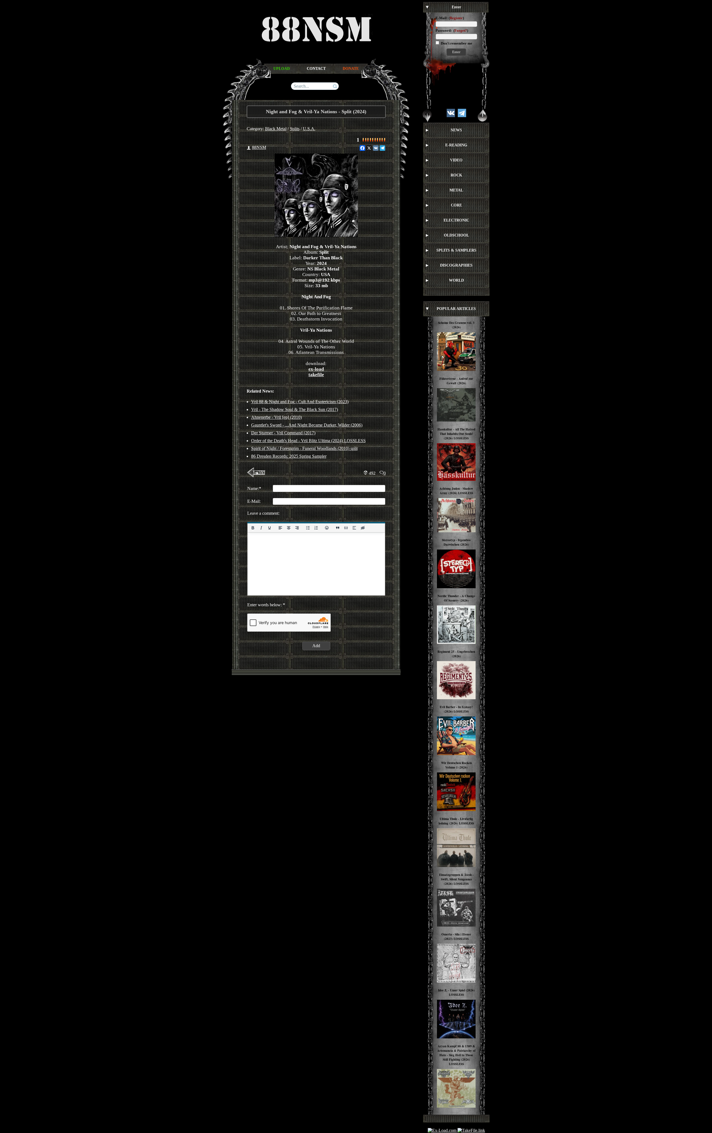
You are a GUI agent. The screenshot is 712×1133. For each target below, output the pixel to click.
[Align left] (280, 528)
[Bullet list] (307, 528)
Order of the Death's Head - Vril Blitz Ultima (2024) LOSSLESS (308, 440)
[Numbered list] (316, 528)
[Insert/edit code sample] (346, 528)
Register (456, 18)
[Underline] (269, 528)
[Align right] (297, 528)
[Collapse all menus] (482, 115)
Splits (295, 128)
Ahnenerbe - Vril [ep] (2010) (276, 417)
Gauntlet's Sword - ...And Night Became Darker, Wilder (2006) (306, 425)
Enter (456, 52)
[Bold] (253, 528)
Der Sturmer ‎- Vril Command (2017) (283, 432)
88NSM (259, 147)
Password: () (452, 30)
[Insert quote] (337, 528)
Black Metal (275, 128)
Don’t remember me (456, 43)
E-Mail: (442, 18)
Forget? (460, 30)
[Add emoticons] (327, 528)
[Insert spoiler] (354, 528)
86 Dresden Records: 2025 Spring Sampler (289, 456)
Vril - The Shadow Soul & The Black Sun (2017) (294, 409)
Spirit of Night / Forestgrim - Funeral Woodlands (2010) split (304, 448)
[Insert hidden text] (363, 528)
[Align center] (288, 528)
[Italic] (261, 528)
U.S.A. (309, 128)
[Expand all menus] (427, 115)
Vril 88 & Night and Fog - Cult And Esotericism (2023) (299, 401)
